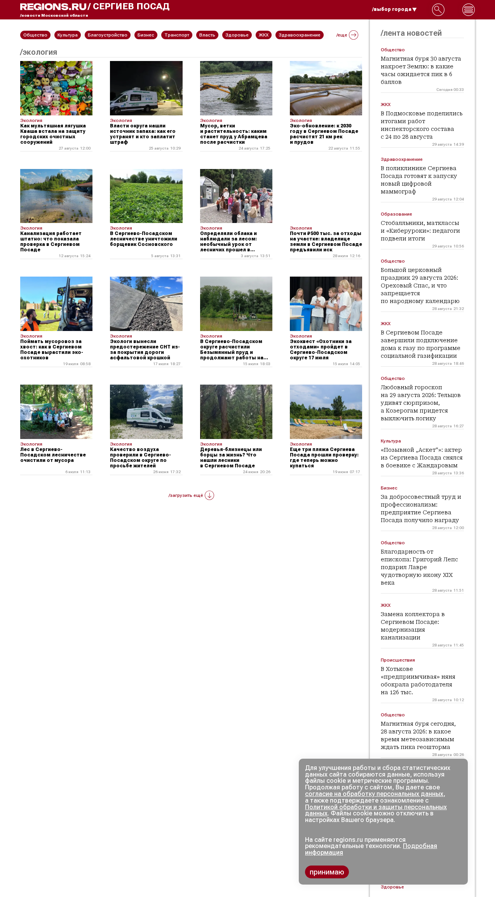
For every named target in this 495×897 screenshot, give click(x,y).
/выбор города (391, 9)
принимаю (327, 872)
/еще (341, 35)
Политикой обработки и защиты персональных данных (376, 810)
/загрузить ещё (186, 495)
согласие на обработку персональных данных (374, 794)
